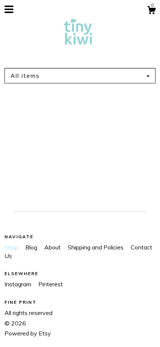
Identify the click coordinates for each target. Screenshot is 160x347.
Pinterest (50, 284)
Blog (32, 247)
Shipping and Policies (96, 247)
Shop (12, 247)
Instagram (18, 284)
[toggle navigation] (8, 9)
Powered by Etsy (27, 333)
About (53, 247)
